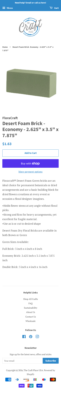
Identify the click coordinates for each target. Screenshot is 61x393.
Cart (56, 8)
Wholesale (30, 321)
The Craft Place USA (33, 370)
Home (5, 47)
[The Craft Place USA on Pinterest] (30, 337)
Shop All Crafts (30, 298)
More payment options (30, 171)
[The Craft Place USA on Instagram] (37, 337)
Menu (9, 7)
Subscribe (50, 361)
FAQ (30, 303)
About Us (30, 312)
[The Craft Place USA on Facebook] (24, 337)
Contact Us (30, 316)
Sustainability (30, 307)
